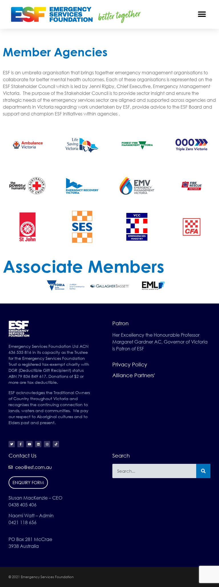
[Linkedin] (38, 444)
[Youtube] (29, 444)
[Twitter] (12, 444)
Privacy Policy (129, 364)
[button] (202, 14)
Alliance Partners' (133, 375)
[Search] (203, 471)
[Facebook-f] (20, 444)
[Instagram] (47, 444)
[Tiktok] (56, 444)
